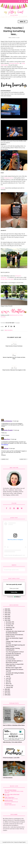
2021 (6, 618)
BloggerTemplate (22, 842)
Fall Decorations (7, 777)
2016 (6, 695)
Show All (23, 806)
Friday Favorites (8, 330)
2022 (6, 616)
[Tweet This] (6, 326)
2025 (6, 611)
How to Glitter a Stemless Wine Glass (14, 725)
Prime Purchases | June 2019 (11, 757)
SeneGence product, (14, 63)
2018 (6, 691)
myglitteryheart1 (18, 555)
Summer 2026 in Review (10, 804)
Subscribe (14, 592)
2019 (6, 689)
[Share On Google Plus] (11, 326)
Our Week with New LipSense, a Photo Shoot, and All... (14, 661)
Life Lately (7, 795)
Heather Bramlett (8, 555)
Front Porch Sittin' (10, 659)
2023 (6, 614)
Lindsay (3, 188)
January (8, 687)
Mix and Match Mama (10, 790)
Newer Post (5, 459)
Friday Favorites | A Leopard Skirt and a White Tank (15, 665)
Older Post (23, 459)
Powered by (10, 596)
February (8, 685)
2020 (6, 620)
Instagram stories (8, 178)
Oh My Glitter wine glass (7, 279)
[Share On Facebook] (8, 326)
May (7, 680)
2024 (6, 613)
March (7, 683)
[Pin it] (14, 326)
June (7, 678)
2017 (6, 693)
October (8, 625)
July (7, 676)
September (9, 627)
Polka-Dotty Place (9, 797)
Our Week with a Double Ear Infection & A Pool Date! (13, 654)
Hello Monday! (10, 657)
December (9, 622)
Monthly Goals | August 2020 (14, 667)
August (8, 629)
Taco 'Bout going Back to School (15, 652)
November (9, 624)
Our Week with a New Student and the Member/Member (15, 632)
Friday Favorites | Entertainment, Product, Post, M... (14, 635)
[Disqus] (14, 396)
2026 (6, 609)
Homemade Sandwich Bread (11, 801)
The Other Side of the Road (12, 794)
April (7, 682)
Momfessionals (9, 800)
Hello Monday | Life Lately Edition (12, 742)
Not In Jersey (8, 803)
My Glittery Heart (10, 842)
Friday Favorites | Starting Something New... (13, 649)
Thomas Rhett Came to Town (11, 798)
